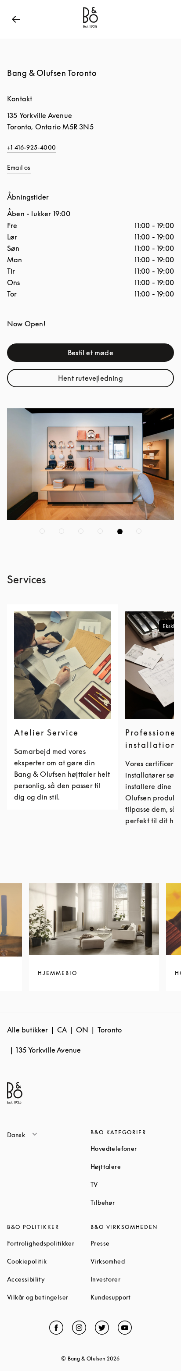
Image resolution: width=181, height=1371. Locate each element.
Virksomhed (132, 1261)
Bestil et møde (117, 354)
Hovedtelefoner (132, 1148)
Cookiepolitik (48, 1261)
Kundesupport (132, 1297)
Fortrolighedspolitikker (48, 1243)
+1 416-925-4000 (31, 147)
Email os (19, 167)
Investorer (132, 1279)
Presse (132, 1243)
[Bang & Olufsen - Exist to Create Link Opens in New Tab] (90, 28)
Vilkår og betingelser (48, 1297)
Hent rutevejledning (112, 380)
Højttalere (132, 1166)
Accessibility (48, 1279)
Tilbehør (132, 1202)
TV (127, 1184)
